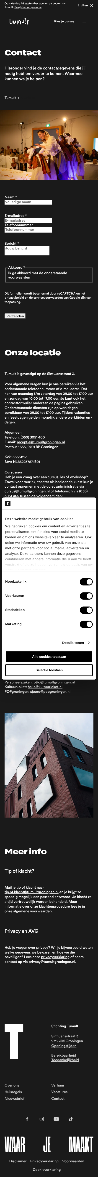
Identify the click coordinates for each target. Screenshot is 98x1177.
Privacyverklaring (44, 1161)
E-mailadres (16, 216)
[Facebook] (27, 1119)
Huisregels (13, 1092)
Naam (11, 197)
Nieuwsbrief (14, 1099)
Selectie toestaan (49, 670)
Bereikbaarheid (63, 1055)
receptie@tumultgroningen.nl (41, 442)
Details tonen (73, 643)
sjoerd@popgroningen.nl (50, 692)
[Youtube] (56, 1119)
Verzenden (15, 316)
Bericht (12, 244)
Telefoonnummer (19, 225)
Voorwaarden (73, 1161)
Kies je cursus (64, 21)
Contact (57, 1099)
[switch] (86, 596)
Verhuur (57, 1085)
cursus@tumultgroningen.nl (27, 491)
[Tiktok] (70, 1119)
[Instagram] (41, 1119)
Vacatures (59, 1092)
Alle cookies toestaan (49, 657)
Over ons (12, 1085)
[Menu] (84, 21)
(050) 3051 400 (33, 437)
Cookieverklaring (47, 1170)
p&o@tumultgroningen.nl (54, 682)
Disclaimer (18, 1161)
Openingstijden (63, 1046)
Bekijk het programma (27, 7)
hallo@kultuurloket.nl (45, 687)
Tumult (10, 98)
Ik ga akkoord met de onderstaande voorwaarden (37, 275)
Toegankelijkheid (65, 1060)
